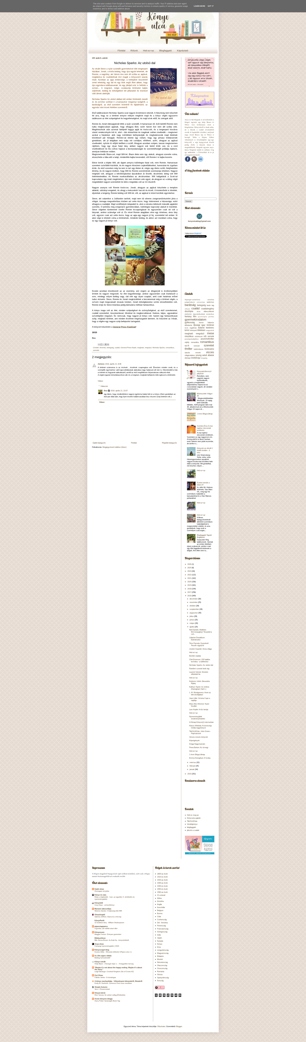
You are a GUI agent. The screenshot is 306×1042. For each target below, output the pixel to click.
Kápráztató (182, 50)
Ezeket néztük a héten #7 (203, 484)
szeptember (194, 609)
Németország (162, 962)
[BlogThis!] (101, 344)
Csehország (162, 919)
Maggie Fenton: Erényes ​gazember (108, 934)
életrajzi (188, 358)
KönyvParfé (99, 920)
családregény (207, 308)
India (159, 935)
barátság (190, 305)
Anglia (159, 904)
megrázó (148, 348)
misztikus (189, 336)
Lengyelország (163, 950)
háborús (211, 322)
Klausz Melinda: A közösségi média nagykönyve (200, 727)
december (194, 599)
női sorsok (209, 336)
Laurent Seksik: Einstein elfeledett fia (198, 673)
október (193, 606)
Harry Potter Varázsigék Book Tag (107, 1001)
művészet (198, 336)
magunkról (210, 330)
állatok (211, 355)
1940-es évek (162, 886)
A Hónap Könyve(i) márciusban (201, 722)
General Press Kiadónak (124, 327)
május (192, 623)
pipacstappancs (101, 926)
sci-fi (187, 345)
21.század (161, 895)
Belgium (160, 910)
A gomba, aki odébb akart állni (106, 928)
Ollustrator (161, 1026)
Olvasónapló (100, 915)
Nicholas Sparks (159, 348)
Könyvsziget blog (102, 950)
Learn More (199, 6)
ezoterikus (210, 314)
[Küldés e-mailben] (99, 344)
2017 (189, 592)
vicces (210, 352)
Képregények (194, 740)
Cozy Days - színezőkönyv (105, 905)
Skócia (159, 974)
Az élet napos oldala (103, 956)
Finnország (161, 926)
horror (201, 322)
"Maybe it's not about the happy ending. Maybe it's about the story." (118, 968)
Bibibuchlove (100, 938)
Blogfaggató (165, 50)
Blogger (179, 1026)
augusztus (194, 613)
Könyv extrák (100, 962)
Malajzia (160, 956)
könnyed (193, 330)
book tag (210, 305)
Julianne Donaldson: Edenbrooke (197, 638)
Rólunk (134, 50)
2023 (189, 571)
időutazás (188, 325)
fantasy (188, 316)
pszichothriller (207, 339)
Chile (159, 916)
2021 (189, 578)
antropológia (201, 302)
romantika (195, 342)
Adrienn (101, 364)
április (192, 627)
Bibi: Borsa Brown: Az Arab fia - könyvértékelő (112, 940)
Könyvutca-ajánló (193, 818)
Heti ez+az (148, 50)
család (117, 348)
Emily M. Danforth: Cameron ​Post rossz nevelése (113, 983)
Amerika (103, 348)
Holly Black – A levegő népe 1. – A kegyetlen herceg (114, 964)
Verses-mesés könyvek (198, 737)
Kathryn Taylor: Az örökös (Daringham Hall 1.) (199, 688)
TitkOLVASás (192, 821)
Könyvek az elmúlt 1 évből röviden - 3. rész (205, 450)
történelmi (209, 349)
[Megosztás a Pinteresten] (108, 344)
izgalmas (193, 328)
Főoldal (121, 50)
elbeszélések (209, 311)
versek (198, 353)
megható (140, 348)
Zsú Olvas (99, 975)
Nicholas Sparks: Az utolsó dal (201, 665)
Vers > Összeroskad (102, 989)
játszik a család (193, 830)
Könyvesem (99, 932)
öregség (204, 358)
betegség (110, 348)
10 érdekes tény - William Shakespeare (109, 923)
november (194, 602)
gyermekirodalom (195, 319)
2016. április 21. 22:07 (119, 391)
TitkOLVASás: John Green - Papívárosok (200, 732)
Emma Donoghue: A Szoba (199, 758)
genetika (211, 317)
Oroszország (162, 968)
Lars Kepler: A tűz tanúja (198, 709)
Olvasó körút (100, 993)
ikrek (186, 328)
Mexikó (160, 959)
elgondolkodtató (199, 314)
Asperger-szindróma (192, 300)
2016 (189, 596)
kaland (201, 328)
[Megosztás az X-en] (103, 344)
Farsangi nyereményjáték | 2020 (107, 946)
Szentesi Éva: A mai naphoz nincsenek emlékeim (205, 428)
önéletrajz (195, 358)
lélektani (201, 330)
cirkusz (187, 309)
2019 (189, 585)
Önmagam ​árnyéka (102, 891)
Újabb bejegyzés (99, 443)
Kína (159, 947)
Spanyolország (163, 978)
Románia (160, 971)
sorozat (196, 346)
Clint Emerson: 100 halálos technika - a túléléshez (199, 660)
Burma (159, 913)
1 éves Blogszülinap (205, 414)
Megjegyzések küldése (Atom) (114, 447)
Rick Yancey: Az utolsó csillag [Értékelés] (110, 995)
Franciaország (162, 929)
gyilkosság (190, 322)
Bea (105, 391)
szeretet (96, 350)
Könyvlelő (99, 903)
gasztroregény (202, 317)
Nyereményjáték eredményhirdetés (197, 717)
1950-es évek (162, 889)
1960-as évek (162, 892)
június (192, 620)
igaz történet (207, 325)
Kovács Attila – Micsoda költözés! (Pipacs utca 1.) (113, 952)
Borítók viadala (195, 656)
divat (198, 311)
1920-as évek (162, 880)
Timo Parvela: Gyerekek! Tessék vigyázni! (199, 644)
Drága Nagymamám (197, 744)
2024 (189, 568)
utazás (187, 353)
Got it (211, 6)
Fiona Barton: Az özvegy (198, 747)
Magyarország (162, 953)
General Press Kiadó (128, 348)
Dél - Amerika (162, 923)
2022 (189, 575)
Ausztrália (161, 907)
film (194, 316)
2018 (189, 589)
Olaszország (162, 965)
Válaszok (104, 386)
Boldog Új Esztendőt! (102, 958)
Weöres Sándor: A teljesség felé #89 (108, 911)
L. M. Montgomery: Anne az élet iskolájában (200, 693)
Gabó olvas (99, 889)
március (193, 762)
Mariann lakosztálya (103, 909)
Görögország (162, 932)
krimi (187, 330)
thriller (188, 348)
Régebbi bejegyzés (169, 443)
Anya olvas (99, 944)
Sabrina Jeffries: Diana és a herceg (108, 917)
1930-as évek (162, 883)
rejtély (187, 342)
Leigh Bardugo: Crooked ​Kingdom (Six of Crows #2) (114, 971)
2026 (189, 564)
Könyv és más (100, 895)
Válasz (100, 381)
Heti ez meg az (193, 815)
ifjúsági (196, 325)
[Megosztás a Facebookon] (106, 344)
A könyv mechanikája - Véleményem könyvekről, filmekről (118, 981)
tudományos (198, 349)
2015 (189, 774)
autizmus (210, 302)
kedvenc (210, 328)
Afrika (159, 898)
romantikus (170, 348)
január (192, 769)
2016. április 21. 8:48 (113, 364)
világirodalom (190, 355)
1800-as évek (162, 874)
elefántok (188, 314)
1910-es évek (162, 877)
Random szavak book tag (199, 668)
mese (210, 333)
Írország (160, 981)
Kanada (160, 941)
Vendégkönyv (192, 824)
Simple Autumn (101, 987)
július (192, 616)
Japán (159, 938)
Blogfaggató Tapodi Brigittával (204, 536)
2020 (189, 582)
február (193, 766)
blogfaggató (191, 827)
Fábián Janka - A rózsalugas (105, 977)
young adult (201, 355)
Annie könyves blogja (103, 999)
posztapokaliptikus (192, 339)
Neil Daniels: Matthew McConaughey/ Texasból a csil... (200, 632)
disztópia (189, 311)
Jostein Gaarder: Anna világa (200, 649)
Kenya (159, 944)
